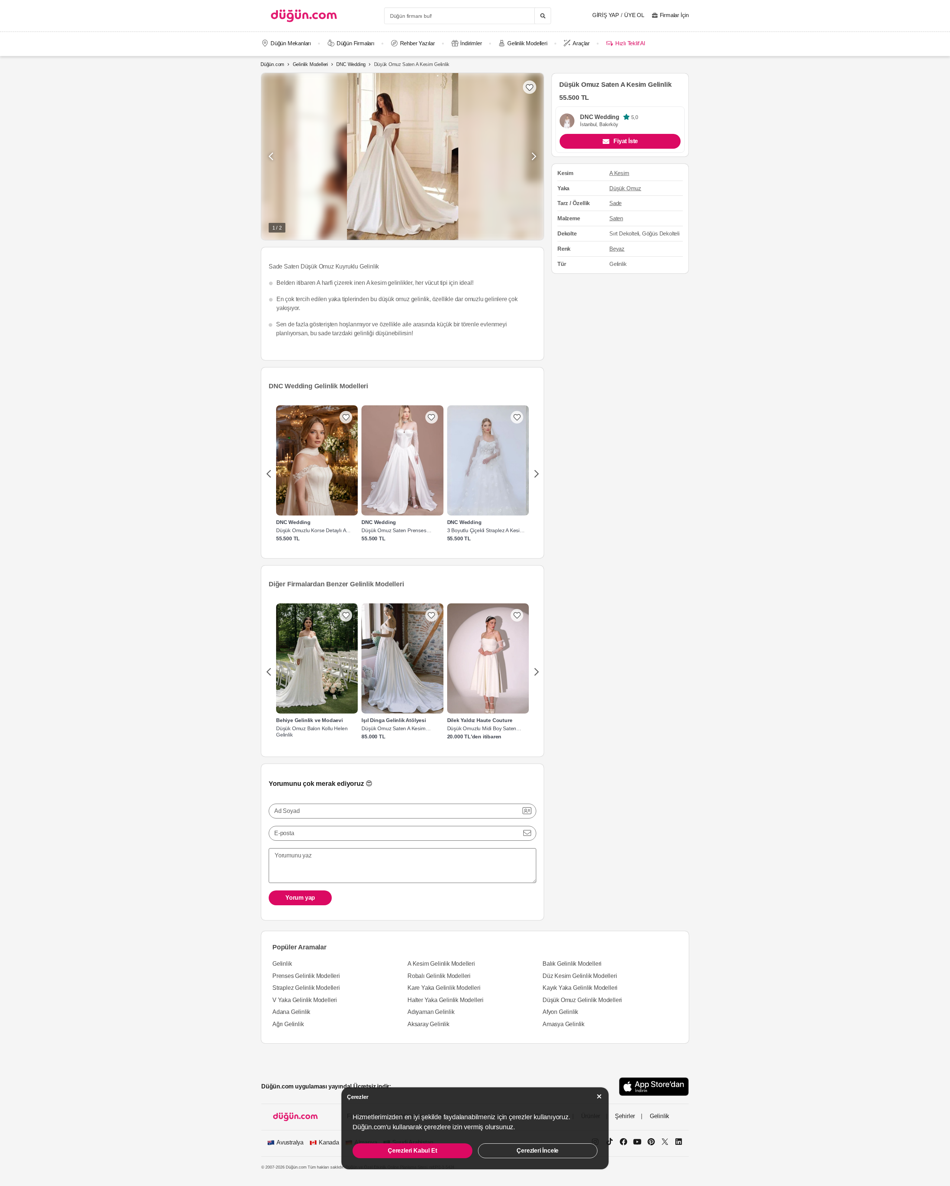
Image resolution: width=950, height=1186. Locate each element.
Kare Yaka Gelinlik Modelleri (443, 988)
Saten (616, 218)
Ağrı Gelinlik (288, 1024)
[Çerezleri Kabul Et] (599, 1096)
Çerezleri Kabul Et (412, 1150)
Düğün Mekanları (291, 43)
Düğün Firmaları (355, 43)
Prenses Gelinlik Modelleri (306, 976)
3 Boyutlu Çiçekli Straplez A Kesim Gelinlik (485, 530)
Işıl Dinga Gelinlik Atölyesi (393, 720)
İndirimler (471, 43)
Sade (615, 203)
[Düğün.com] (304, 15)
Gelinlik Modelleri (527, 43)
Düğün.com (272, 64)
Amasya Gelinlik (563, 1024)
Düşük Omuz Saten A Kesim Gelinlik (393, 728)
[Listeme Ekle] (346, 417)
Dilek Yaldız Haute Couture (479, 720)
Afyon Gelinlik (560, 1012)
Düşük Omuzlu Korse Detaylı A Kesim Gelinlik (310, 530)
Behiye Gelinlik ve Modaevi (309, 720)
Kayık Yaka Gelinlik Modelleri (580, 988)
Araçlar (581, 43)
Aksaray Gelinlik (428, 1024)
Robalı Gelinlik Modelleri (439, 976)
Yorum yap (300, 898)
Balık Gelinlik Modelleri (572, 964)
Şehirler (625, 1116)
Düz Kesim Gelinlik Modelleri (580, 976)
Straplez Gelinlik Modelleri (306, 988)
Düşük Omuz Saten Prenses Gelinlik (393, 530)
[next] (536, 474)
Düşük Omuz (625, 188)
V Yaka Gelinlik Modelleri (304, 1000)
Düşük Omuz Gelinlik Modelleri (582, 1000)
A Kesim (619, 173)
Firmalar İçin (674, 15)
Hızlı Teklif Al (630, 43)
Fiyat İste (625, 141)
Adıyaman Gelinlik (431, 1012)
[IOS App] (654, 1086)
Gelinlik (282, 964)
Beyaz (617, 249)
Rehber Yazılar (417, 43)
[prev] (268, 474)
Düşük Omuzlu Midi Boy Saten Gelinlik (482, 728)
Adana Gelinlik (291, 1012)
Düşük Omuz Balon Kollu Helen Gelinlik (311, 731)
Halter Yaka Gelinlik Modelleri (445, 1000)
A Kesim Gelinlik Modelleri (441, 964)
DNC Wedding (351, 64)
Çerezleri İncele (537, 1150)
